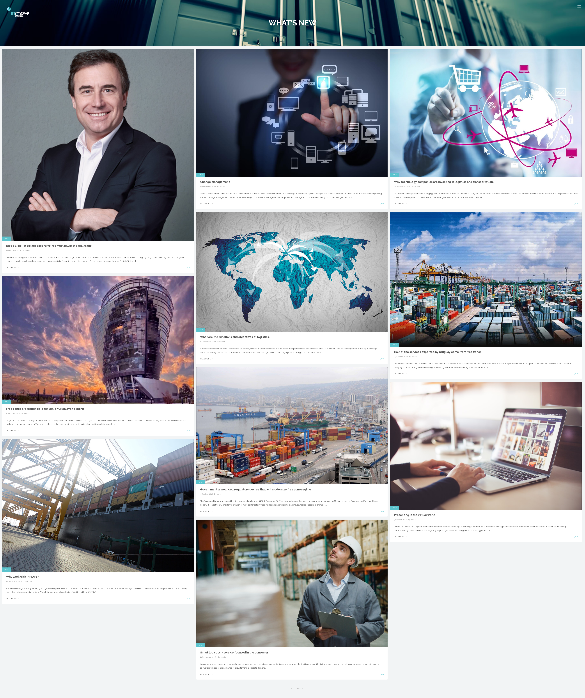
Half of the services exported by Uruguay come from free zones (437, 351)
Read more (11, 268)
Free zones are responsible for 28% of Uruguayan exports (45, 408)
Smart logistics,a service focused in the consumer (234, 652)
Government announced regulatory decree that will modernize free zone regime (255, 489)
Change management (215, 181)
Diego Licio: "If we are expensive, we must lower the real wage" (49, 245)
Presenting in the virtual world (414, 515)
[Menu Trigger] (579, 5)
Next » (300, 688)
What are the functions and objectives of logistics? (235, 337)
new (6, 239)
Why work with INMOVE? (22, 576)
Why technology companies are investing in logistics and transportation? (444, 181)
